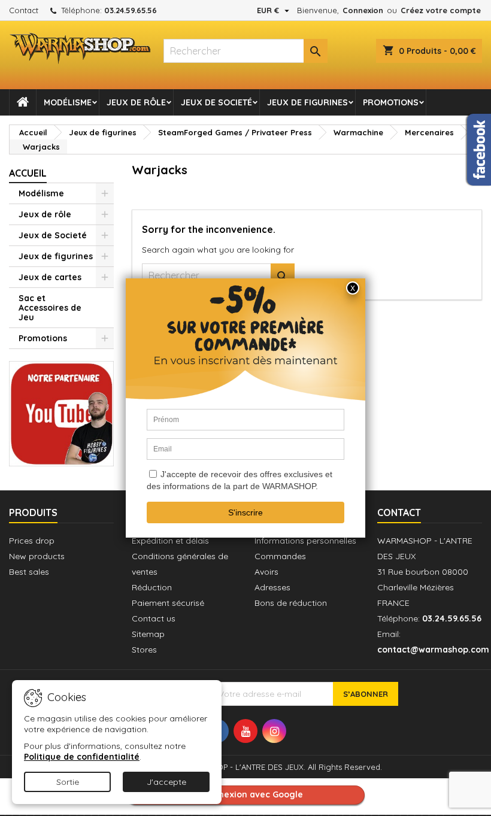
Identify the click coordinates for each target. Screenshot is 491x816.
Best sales (29, 571)
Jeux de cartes (50, 277)
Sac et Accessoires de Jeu (50, 308)
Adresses (272, 587)
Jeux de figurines (307, 102)
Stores (144, 649)
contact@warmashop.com (433, 649)
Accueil (28, 173)
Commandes (280, 556)
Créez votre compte (441, 10)
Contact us (153, 618)
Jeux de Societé (216, 102)
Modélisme (68, 102)
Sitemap (148, 634)
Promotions (391, 102)
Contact (23, 10)
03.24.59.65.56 (130, 10)
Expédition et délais (170, 540)
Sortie (67, 781)
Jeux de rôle (136, 102)
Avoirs (266, 571)
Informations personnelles (305, 540)
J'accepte (166, 781)
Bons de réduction (290, 602)
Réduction (152, 587)
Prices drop (31, 540)
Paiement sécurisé (168, 602)
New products (37, 556)
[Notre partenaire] (61, 412)
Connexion (363, 10)
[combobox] (245, 51)
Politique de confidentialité (82, 756)
